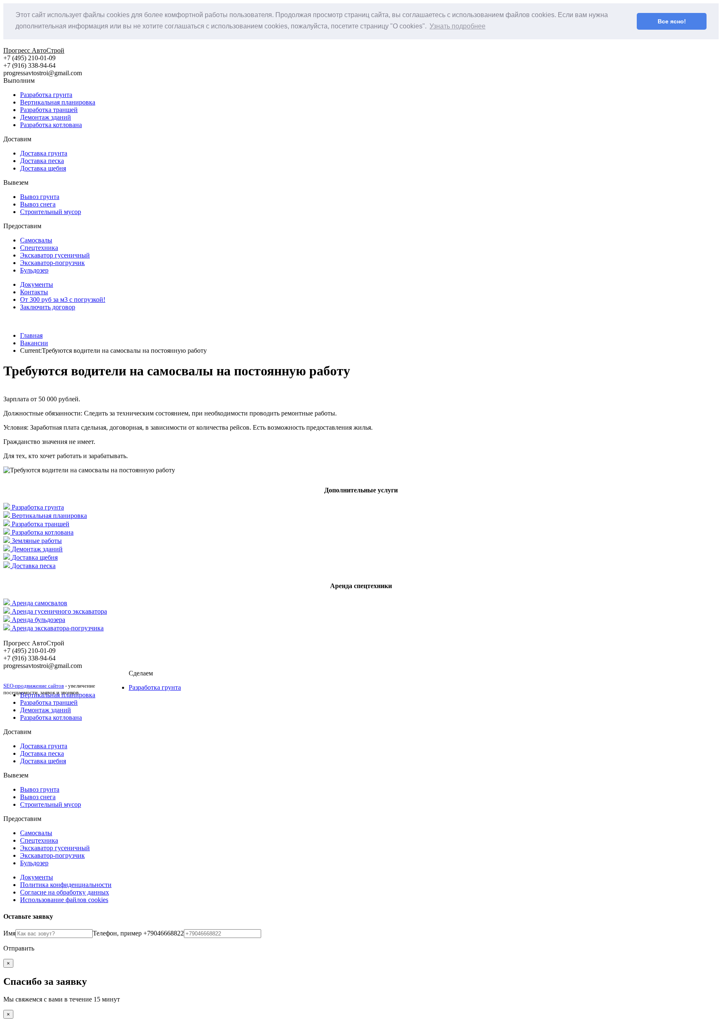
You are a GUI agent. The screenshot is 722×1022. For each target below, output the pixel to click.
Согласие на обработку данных (64, 892)
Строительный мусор (50, 211)
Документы (36, 284)
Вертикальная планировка (57, 102)
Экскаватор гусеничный (55, 255)
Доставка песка (42, 160)
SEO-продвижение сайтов (33, 686)
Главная (31, 335)
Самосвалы (36, 240)
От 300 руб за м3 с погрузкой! (62, 299)
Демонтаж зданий (45, 117)
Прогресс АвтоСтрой (33, 50)
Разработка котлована (51, 124)
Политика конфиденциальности (66, 884)
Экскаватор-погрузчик (52, 262)
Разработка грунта (46, 94)
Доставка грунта (43, 153)
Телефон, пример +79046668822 (138, 933)
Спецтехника (39, 247)
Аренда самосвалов (39, 603)
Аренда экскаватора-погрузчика (58, 628)
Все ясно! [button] (672, 21)
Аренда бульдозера (38, 619)
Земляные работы (37, 540)
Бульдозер (34, 270)
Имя (9, 933)
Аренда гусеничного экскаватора (59, 611)
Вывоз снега (38, 204)
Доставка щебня (43, 168)
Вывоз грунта (39, 196)
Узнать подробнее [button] (458, 26)
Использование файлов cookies (64, 899)
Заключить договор (47, 307)
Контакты (34, 292)
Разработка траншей (49, 109)
